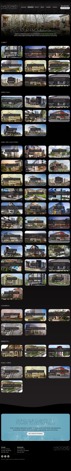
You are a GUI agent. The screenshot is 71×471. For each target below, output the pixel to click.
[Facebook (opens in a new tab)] (2, 456)
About (42, 7)
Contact (55, 7)
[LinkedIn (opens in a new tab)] (8, 456)
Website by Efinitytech (19, 459)
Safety (37, 7)
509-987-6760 (5, 452)
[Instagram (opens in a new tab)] (5, 456)
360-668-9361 (20, 452)
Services (23, 7)
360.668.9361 (65, 5)
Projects (30, 7)
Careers (48, 7)
